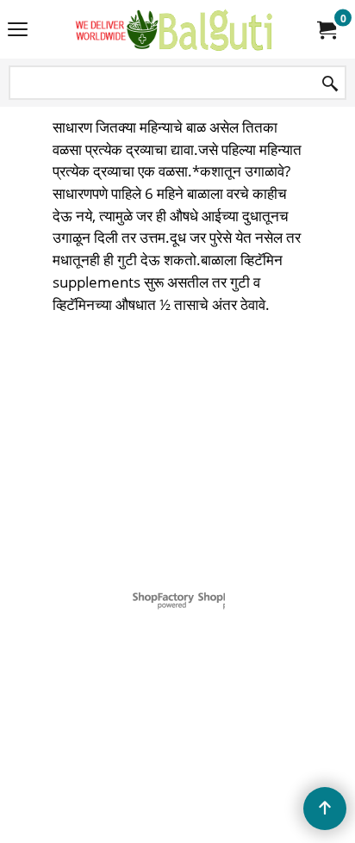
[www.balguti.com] (174, 29)
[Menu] (18, 31)
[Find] (330, 84)
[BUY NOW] (326, 29)
